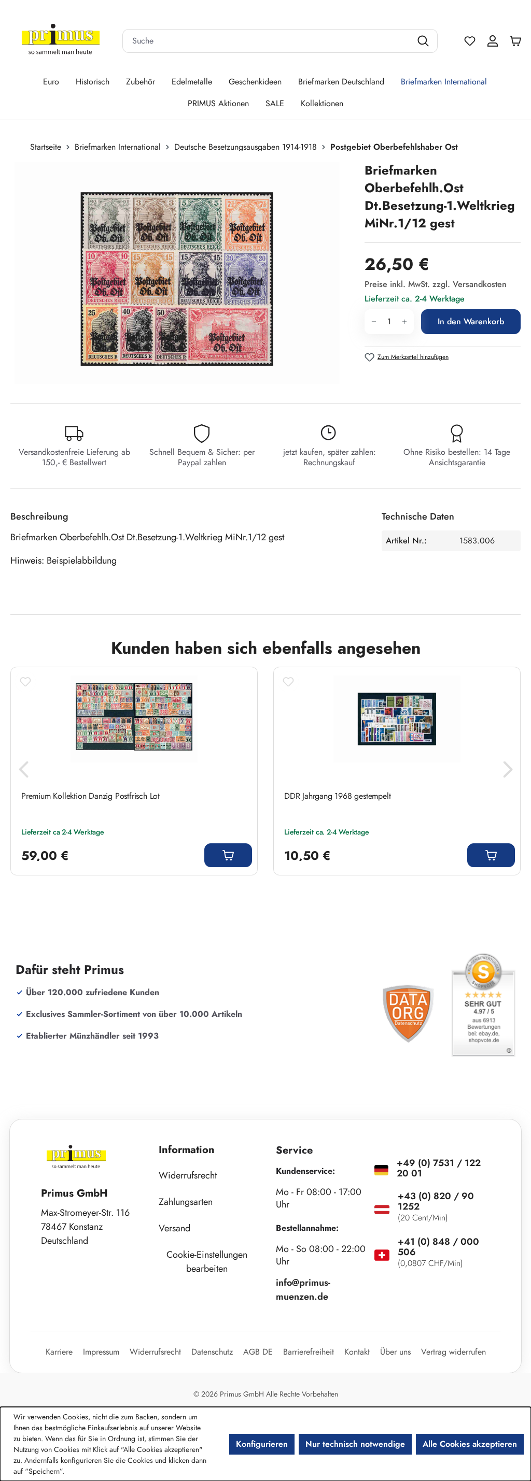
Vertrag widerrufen (453, 1352)
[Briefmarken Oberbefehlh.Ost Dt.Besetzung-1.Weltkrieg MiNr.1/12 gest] (177, 273)
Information (187, 1149)
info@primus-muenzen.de (303, 1289)
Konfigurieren (262, 1444)
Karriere (59, 1352)
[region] (182, 273)
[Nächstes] (507, 772)
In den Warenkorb (471, 321)
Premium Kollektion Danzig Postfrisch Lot (90, 796)
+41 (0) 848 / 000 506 (438, 1246)
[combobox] (267, 41)
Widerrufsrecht (188, 1175)
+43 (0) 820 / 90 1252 (436, 1201)
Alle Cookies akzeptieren (470, 1444)
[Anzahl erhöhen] (405, 321)
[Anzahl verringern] (374, 321)
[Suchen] (424, 41)
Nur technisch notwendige (355, 1444)
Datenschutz (212, 1352)
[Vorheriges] (23, 772)
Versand (174, 1228)
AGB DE (258, 1352)
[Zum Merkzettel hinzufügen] (25, 681)
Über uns (395, 1352)
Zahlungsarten (186, 1202)
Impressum (101, 1352)
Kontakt (357, 1352)
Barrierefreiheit (308, 1352)
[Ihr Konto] (492, 41)
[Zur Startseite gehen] (61, 41)
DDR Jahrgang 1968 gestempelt (337, 796)
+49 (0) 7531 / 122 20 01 (439, 1168)
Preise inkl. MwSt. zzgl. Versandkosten (436, 284)
